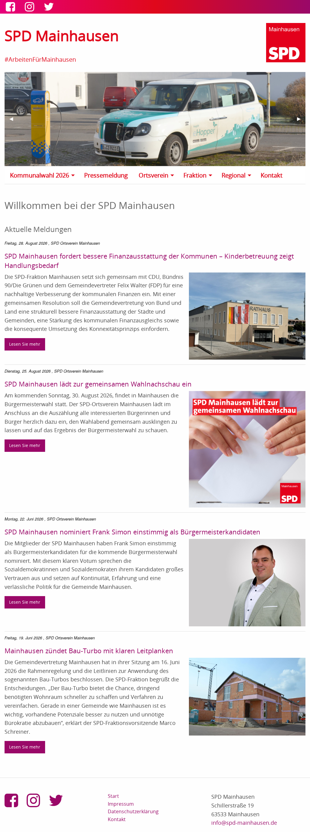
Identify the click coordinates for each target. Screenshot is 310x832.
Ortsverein (153, 175)
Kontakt (271, 175)
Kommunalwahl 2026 (39, 175)
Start (113, 796)
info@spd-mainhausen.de (244, 822)
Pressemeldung (106, 175)
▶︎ (301, 121)
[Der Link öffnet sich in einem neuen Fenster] (12, 8)
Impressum (121, 804)
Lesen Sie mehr (24, 344)
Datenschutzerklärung (133, 811)
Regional (234, 175)
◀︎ (13, 121)
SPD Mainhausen (62, 35)
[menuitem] (44, 175)
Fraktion (194, 175)
